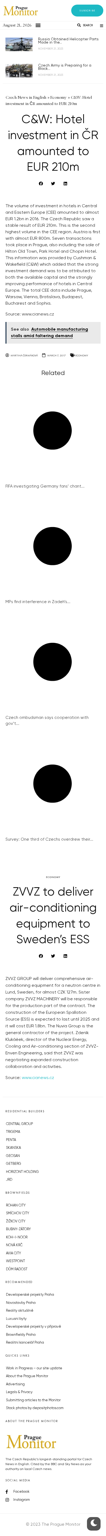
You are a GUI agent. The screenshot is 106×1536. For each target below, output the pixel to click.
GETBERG (13, 1164)
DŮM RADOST (16, 1269)
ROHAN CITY (16, 1205)
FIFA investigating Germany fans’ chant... (45, 486)
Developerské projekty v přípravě (33, 1326)
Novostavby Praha (21, 1303)
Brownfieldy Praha (21, 1335)
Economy (81, 355)
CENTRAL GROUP (19, 1124)
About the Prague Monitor (27, 1376)
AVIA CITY (13, 1253)
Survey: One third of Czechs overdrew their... (49, 839)
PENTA (11, 1140)
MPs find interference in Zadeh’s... (37, 602)
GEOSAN (13, 1156)
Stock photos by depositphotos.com (35, 1408)
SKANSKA (13, 1148)
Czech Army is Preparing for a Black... (64, 67)
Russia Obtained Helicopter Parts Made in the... (68, 40)
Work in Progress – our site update (34, 1368)
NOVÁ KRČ (14, 1245)
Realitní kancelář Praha (25, 1342)
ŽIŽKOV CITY (15, 1221)
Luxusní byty (16, 1319)
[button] (87, 11)
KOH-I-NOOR (16, 1237)
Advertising (15, 1384)
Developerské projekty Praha (30, 1295)
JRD (9, 1180)
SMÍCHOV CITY (17, 1213)
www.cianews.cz (38, 314)
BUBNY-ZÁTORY (18, 1229)
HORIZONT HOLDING (22, 1172)
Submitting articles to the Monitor (33, 1400)
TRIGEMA (13, 1132)
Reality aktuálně (19, 1311)
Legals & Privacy (19, 1392)
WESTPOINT (15, 1261)
